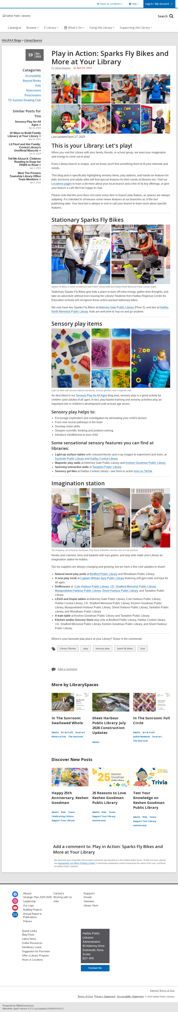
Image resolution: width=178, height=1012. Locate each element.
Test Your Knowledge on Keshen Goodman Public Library (149, 800)
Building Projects (32, 909)
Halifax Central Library (104, 458)
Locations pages (61, 183)
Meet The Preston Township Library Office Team (25, 176)
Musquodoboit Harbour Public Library (78, 590)
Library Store (91, 905)
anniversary (99, 820)
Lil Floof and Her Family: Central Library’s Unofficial (25, 147)
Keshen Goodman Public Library (146, 462)
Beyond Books (32, 80)
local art (80, 732)
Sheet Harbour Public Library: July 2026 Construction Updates (109, 725)
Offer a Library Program (35, 955)
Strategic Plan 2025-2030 (37, 897)
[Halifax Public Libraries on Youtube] (15, 908)
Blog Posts (28, 934)
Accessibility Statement (130, 996)
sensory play (102, 649)
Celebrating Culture (63, 816)
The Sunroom (75, 736)
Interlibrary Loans (32, 947)
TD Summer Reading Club (24, 100)
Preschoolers (33, 95)
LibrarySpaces (33, 40)
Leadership (29, 901)
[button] (109, 4)
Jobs (56, 901)
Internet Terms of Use (162, 990)
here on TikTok (143, 471)
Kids (38, 85)
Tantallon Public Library (106, 467)
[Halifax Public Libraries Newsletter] (15, 915)
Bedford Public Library (103, 574)
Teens (71, 812)
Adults (55, 732)
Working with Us (62, 897)
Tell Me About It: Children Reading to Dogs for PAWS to (24, 161)
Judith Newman (141, 736)
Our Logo (28, 905)
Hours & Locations (32, 959)
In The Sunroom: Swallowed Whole (67, 720)
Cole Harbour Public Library (91, 586)
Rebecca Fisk (59, 736)
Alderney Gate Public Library (116, 307)
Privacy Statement (104, 996)
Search (163, 16)
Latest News (29, 938)
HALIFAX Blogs (11, 40)
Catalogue (14, 28)
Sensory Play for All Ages (91, 395)
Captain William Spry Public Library (102, 578)
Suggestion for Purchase (36, 951)
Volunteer (89, 901)
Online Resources (32, 942)
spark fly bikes (125, 649)
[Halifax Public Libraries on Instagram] (15, 901)
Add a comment (67, 669)
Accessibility (33, 75)
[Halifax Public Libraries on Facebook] (15, 894)
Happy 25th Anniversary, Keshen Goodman (70, 798)
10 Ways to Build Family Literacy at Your (24, 134)
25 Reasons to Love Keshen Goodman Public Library (109, 798)
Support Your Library (63, 820)
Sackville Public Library (69, 458)
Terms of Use (85, 996)
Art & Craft (67, 732)
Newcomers (33, 90)
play (86, 649)
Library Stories (68, 649)
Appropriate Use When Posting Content (76, 863)
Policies (27, 921)
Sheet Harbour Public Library (120, 590)
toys (143, 649)
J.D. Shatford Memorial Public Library (133, 586)
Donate (88, 897)
